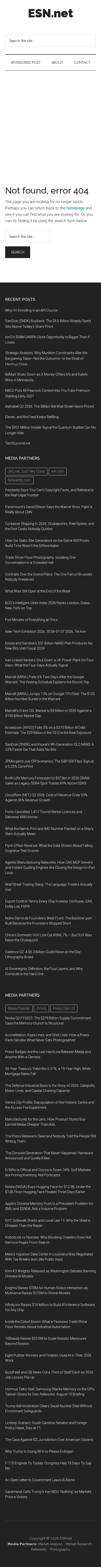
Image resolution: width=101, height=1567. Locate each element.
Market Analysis (50, 1544)
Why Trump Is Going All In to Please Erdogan (39, 1451)
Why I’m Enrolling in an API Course (31, 310)
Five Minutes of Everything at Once (31, 620)
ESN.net (50, 13)
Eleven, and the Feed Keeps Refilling (32, 417)
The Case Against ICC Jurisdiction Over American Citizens (49, 1440)
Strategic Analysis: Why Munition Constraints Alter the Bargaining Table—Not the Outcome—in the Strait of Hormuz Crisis (46, 358)
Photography (60, 1549)
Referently (39, 1549)
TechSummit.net (17, 443)
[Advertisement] (50, 123)
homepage (75, 208)
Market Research (78, 1544)
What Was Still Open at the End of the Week (37, 591)
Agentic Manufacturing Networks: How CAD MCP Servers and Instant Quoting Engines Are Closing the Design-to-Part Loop (50, 867)
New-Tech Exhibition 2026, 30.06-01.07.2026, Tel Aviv (45, 631)
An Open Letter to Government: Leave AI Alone (40, 1480)
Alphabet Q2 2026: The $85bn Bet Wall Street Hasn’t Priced (49, 406)
